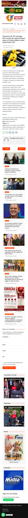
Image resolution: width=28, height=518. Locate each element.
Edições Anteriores (14, 462)
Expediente (5, 509)
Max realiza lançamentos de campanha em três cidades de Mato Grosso (13, 252)
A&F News (5, 505)
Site (3, 356)
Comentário (6, 336)
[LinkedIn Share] (13, 132)
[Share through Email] (16, 132)
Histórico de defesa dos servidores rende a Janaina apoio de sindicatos (13, 170)
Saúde (12, 314)
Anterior (7, 148)
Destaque (7, 47)
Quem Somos (6, 510)
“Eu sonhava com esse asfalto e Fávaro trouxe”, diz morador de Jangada (13, 196)
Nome (4, 344)
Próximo (21, 148)
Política (10, 47)
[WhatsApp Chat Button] (3, 515)
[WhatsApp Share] (4, 132)
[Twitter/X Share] (10, 132)
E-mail (4, 350)
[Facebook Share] (7, 132)
